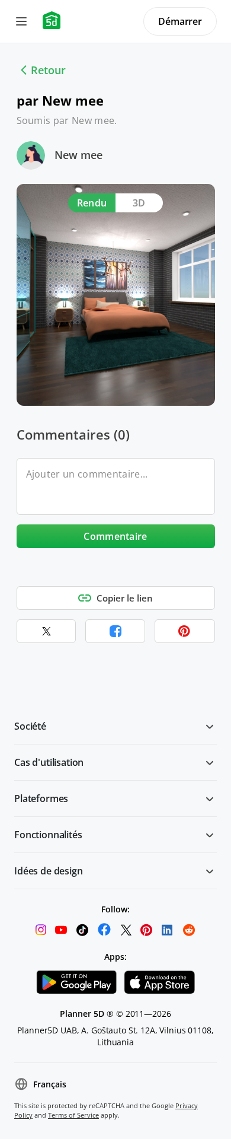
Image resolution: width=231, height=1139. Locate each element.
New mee (78, 155)
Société (30, 726)
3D (139, 202)
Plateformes (41, 798)
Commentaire (115, 536)
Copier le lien (125, 598)
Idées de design (48, 870)
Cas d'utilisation (49, 762)
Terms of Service (73, 1115)
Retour (48, 70)
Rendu (92, 202)
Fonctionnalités (48, 834)
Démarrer (180, 21)
